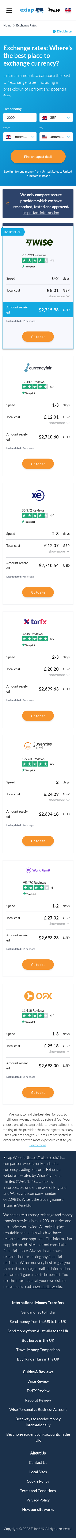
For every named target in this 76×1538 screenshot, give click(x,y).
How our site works (38, 1509)
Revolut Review (38, 1400)
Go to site (38, 336)
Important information (41, 212)
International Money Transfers (38, 1302)
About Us (38, 1453)
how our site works (47, 1286)
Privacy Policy (38, 1500)
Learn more (38, 1145)
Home (7, 25)
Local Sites (38, 1471)
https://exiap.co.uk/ (43, 1157)
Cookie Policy (38, 1481)
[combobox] (56, 117)
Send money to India (38, 1312)
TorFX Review (38, 1390)
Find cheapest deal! (38, 156)
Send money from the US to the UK (38, 1321)
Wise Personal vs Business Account (38, 1409)
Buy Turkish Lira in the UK (38, 1359)
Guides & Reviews (38, 1371)
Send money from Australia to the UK (38, 1330)
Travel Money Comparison (38, 1349)
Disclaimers (65, 31)
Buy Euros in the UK (38, 1340)
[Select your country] (68, 10)
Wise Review (38, 1381)
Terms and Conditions (38, 1490)
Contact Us (38, 1462)
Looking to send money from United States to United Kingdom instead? (38, 173)
